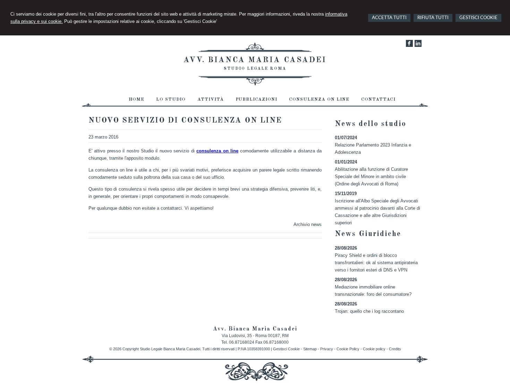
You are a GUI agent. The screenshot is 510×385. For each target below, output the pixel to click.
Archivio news (308, 224)
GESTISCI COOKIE (478, 18)
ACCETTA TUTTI (389, 18)
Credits (395, 349)
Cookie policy (374, 349)
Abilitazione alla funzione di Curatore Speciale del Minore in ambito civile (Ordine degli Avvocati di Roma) (371, 176)
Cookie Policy (348, 349)
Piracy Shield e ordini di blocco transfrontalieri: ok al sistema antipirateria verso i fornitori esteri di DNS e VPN (376, 263)
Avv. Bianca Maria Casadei (255, 60)
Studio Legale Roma (255, 69)
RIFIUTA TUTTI (433, 18)
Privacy (326, 349)
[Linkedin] (418, 45)
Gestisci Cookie (286, 349)
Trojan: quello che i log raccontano (369, 311)
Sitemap (310, 349)
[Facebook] (409, 45)
